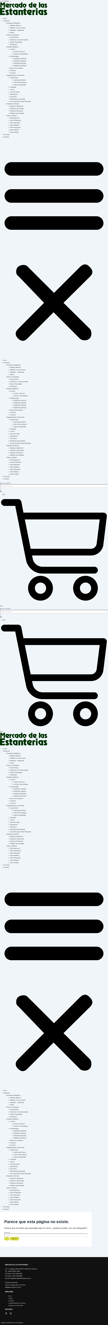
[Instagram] (11, 1314)
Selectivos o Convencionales (19, 40)
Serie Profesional (15, 120)
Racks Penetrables (16, 42)
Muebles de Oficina (13, 104)
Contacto (6, 137)
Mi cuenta (6, 134)
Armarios (13, 70)
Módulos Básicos (15, 25)
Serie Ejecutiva (15, 118)
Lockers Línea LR (19, 51)
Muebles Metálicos (13, 47)
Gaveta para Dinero (20, 80)
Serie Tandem (14, 132)
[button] (54, 249)
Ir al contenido (4, 1)
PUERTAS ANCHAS (20, 63)
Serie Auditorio (14, 125)
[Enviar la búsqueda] (6, 1238)
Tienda (10, 1298)
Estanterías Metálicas (14, 23)
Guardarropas (14, 56)
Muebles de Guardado (17, 113)
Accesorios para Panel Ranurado (20, 101)
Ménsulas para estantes (17, 99)
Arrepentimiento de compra (16, 1303)
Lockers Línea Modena (21, 54)
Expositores (14, 94)
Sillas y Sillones (12, 115)
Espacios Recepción (16, 111)
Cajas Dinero (14, 77)
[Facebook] (6, 1314)
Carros (12, 89)
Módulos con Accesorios (18, 28)
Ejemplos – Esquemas (17, 30)
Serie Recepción (15, 127)
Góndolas (13, 87)
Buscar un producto (5, 483)
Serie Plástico (14, 130)
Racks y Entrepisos (13, 35)
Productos (6, 21)
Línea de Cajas (15, 92)
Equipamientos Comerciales (15, 75)
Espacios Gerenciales (17, 108)
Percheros (13, 97)
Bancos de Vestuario (16, 68)
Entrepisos (13, 44)
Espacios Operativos (16, 106)
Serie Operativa (15, 123)
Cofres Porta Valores (20, 82)
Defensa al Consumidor (15, 1305)
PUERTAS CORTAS (20, 59)
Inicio (5, 18)
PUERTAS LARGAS (20, 61)
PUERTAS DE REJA (20, 66)
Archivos (13, 73)
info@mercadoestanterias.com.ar (20, 1278)
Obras (12, 32)
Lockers (12, 49)
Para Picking (14, 37)
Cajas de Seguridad (20, 85)
